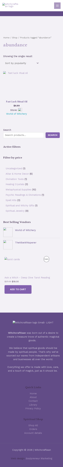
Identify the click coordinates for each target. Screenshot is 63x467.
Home (6, 37)
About (33, 397)
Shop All (33, 425)
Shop (14, 37)
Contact (33, 400)
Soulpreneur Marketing (39, 458)
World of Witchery (25, 230)
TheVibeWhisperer (25, 242)
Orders (33, 429)
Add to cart (18, 289)
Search (7, 129)
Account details (33, 433)
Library (33, 404)
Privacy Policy (33, 408)
